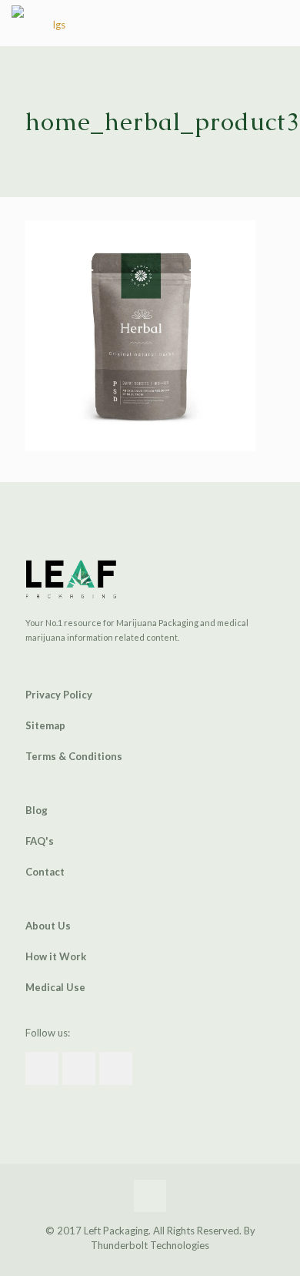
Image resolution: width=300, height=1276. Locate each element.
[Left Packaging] (53, 23)
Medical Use (55, 987)
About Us (48, 925)
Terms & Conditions (73, 756)
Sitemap (45, 725)
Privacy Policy (58, 694)
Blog (36, 810)
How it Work (55, 956)
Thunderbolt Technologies (150, 1245)
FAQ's (39, 841)
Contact (45, 872)
